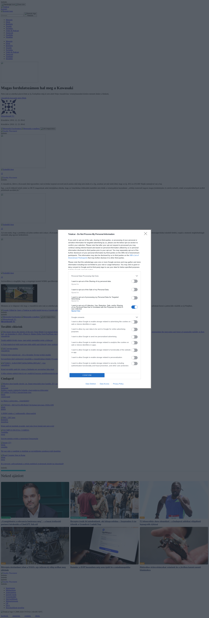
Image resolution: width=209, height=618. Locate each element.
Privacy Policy (118, 384)
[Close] (146, 234)
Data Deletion (91, 384)
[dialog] (104, 309)
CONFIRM (87, 375)
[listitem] (104, 276)
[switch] (134, 281)
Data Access (104, 384)
